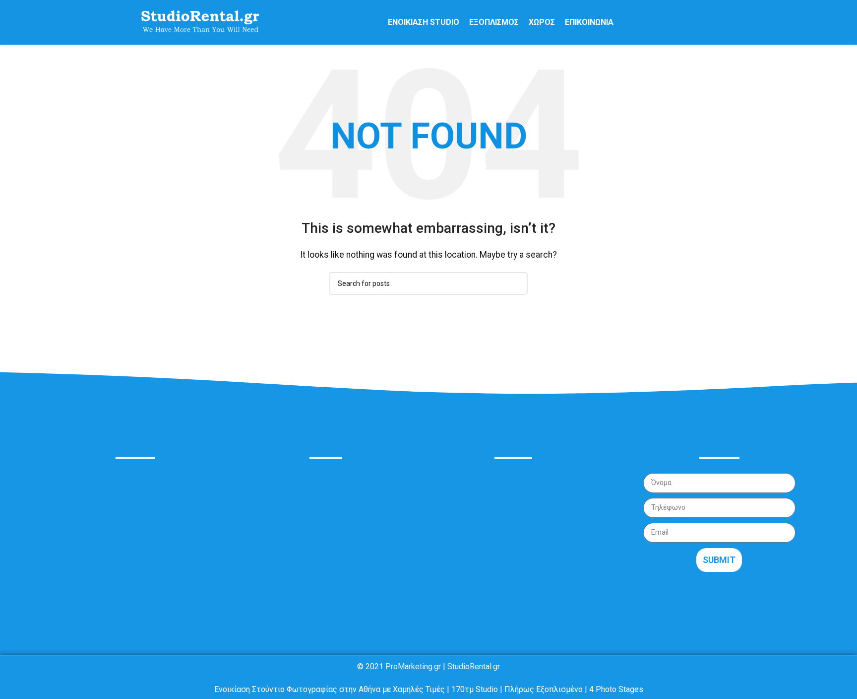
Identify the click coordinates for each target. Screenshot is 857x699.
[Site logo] (200, 21)
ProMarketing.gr (413, 666)
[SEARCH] (516, 283)
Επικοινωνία (266, 547)
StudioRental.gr (473, 666)
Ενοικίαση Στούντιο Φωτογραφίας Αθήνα (317, 479)
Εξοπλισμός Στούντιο (282, 502)
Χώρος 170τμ (268, 524)
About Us (135, 433)
